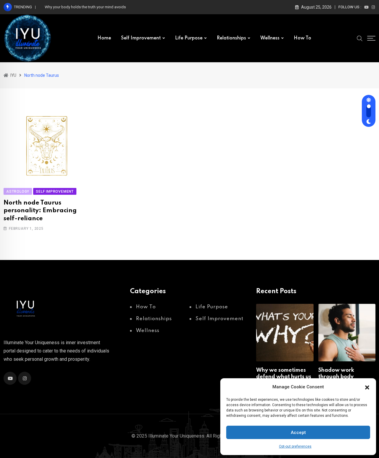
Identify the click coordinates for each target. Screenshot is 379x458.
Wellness (270, 38)
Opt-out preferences (295, 446)
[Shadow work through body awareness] (346, 332)
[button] (367, 387)
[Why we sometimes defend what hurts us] (284, 332)
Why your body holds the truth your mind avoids (85, 7)
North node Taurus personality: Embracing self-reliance (40, 211)
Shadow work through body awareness (336, 377)
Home (104, 38)
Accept (298, 432)
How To (302, 38)
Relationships (231, 38)
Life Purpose (189, 38)
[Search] (360, 38)
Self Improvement (141, 38)
